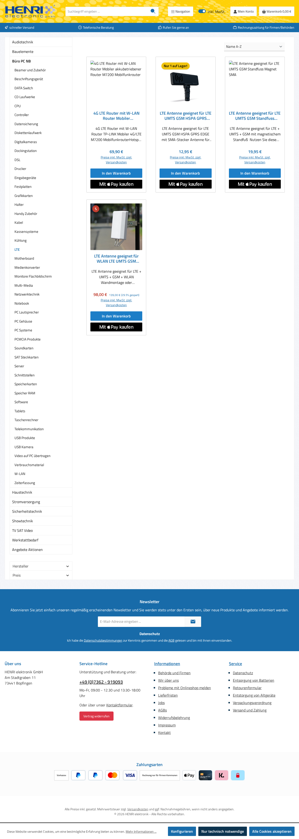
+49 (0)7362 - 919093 (101, 681)
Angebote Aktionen (27, 549)
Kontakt (164, 732)
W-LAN (19, 473)
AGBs (162, 710)
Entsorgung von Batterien (253, 680)
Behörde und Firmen (174, 673)
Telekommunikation (29, 429)
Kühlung (20, 240)
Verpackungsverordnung (252, 702)
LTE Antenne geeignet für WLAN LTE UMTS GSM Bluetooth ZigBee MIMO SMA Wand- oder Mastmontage (116, 259)
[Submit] (193, 621)
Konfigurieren (182, 831)
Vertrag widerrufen (96, 716)
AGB (171, 640)
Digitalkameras (25, 141)
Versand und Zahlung (250, 710)
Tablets (19, 411)
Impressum (167, 725)
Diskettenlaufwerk (28, 132)
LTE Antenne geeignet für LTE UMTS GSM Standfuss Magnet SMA (255, 116)
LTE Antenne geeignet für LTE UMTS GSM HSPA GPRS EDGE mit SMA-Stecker (185, 116)
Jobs (161, 702)
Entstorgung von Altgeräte (254, 695)
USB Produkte (24, 437)
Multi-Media (23, 285)
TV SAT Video (22, 530)
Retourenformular (247, 688)
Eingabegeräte (25, 177)
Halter (19, 204)
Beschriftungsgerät (28, 79)
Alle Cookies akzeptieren (272, 831)
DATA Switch (23, 88)
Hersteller (20, 566)
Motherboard (24, 258)
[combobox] (106, 11)
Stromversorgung (26, 502)
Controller (21, 114)
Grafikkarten (23, 195)
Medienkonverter (27, 267)
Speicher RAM (24, 393)
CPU (17, 106)
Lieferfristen (168, 695)
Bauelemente (22, 51)
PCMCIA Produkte (27, 339)
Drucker (20, 168)
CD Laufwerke (24, 97)
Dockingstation (25, 150)
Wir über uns (168, 680)
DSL (17, 159)
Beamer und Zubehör (30, 70)
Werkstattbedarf (25, 540)
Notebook (21, 303)
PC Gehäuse (23, 321)
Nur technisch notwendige (222, 831)
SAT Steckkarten (26, 357)
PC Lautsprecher (26, 312)
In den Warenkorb (116, 173)
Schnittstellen (24, 375)
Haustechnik (22, 492)
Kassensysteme (26, 231)
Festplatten (23, 186)
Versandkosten (137, 809)
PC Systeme (23, 330)
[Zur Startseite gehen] (30, 11)
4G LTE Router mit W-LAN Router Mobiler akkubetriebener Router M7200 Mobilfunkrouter (116, 116)
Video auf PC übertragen (32, 455)
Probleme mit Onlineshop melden (184, 688)
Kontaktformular (119, 705)
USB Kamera (23, 447)
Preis (17, 575)
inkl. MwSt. (212, 11)
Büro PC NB (21, 61)
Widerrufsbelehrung (174, 717)
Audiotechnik (22, 42)
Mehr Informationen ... (141, 831)
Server (19, 366)
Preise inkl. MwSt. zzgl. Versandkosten (116, 160)
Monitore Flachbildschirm (33, 276)
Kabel (18, 222)
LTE (17, 249)
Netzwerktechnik (26, 294)
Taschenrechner (26, 420)
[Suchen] (153, 11)
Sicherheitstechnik (27, 511)
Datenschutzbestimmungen (103, 640)
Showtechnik (22, 521)
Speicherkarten (25, 384)
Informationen (167, 663)
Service (235, 663)
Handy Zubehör (25, 213)
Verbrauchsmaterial (29, 465)
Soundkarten (23, 348)
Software (21, 402)
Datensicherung (26, 124)
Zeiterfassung (24, 482)
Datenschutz (243, 673)
